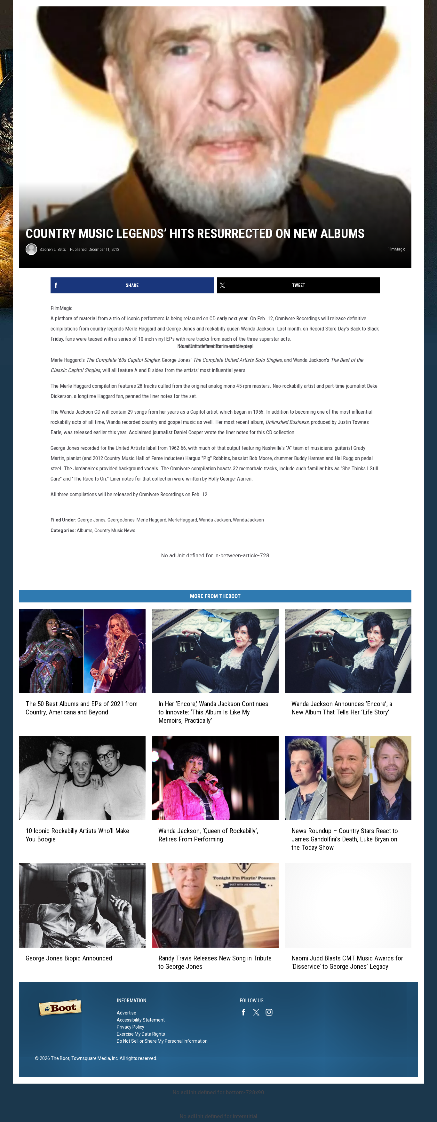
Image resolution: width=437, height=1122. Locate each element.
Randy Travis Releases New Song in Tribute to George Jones (215, 962)
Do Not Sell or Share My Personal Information (162, 1041)
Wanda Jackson (215, 519)
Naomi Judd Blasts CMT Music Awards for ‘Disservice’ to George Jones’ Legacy (347, 962)
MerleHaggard (182, 519)
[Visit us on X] (258, 1012)
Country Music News (114, 530)
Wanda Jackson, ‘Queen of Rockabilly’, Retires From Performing (208, 835)
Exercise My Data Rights (141, 1034)
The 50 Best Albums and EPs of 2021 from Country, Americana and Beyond (82, 708)
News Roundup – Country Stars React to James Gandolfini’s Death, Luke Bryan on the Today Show (344, 839)
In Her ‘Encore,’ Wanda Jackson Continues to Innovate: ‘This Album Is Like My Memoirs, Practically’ (213, 712)
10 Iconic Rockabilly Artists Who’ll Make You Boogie (77, 835)
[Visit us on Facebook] (246, 1012)
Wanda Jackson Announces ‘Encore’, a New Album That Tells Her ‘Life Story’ (341, 708)
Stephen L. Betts (53, 249)
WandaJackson (248, 519)
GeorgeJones (121, 519)
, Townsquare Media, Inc (93, 1058)
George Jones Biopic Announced (69, 958)
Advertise (126, 1012)
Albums (84, 530)
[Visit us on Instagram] (271, 1012)
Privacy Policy (130, 1027)
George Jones (91, 519)
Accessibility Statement (141, 1020)
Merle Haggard (151, 519)
